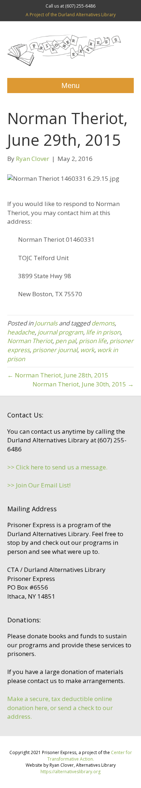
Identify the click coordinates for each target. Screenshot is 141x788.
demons (103, 323)
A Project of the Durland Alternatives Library (71, 15)
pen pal (65, 341)
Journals (46, 323)
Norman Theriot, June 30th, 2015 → (83, 384)
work (87, 350)
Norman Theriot (29, 341)
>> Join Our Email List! (38, 485)
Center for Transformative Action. (89, 755)
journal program (60, 332)
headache (21, 332)
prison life (93, 341)
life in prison (103, 332)
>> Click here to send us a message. (57, 467)
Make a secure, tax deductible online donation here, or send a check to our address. (60, 708)
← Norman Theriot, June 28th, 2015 (57, 375)
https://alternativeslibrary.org (70, 772)
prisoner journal (55, 350)
